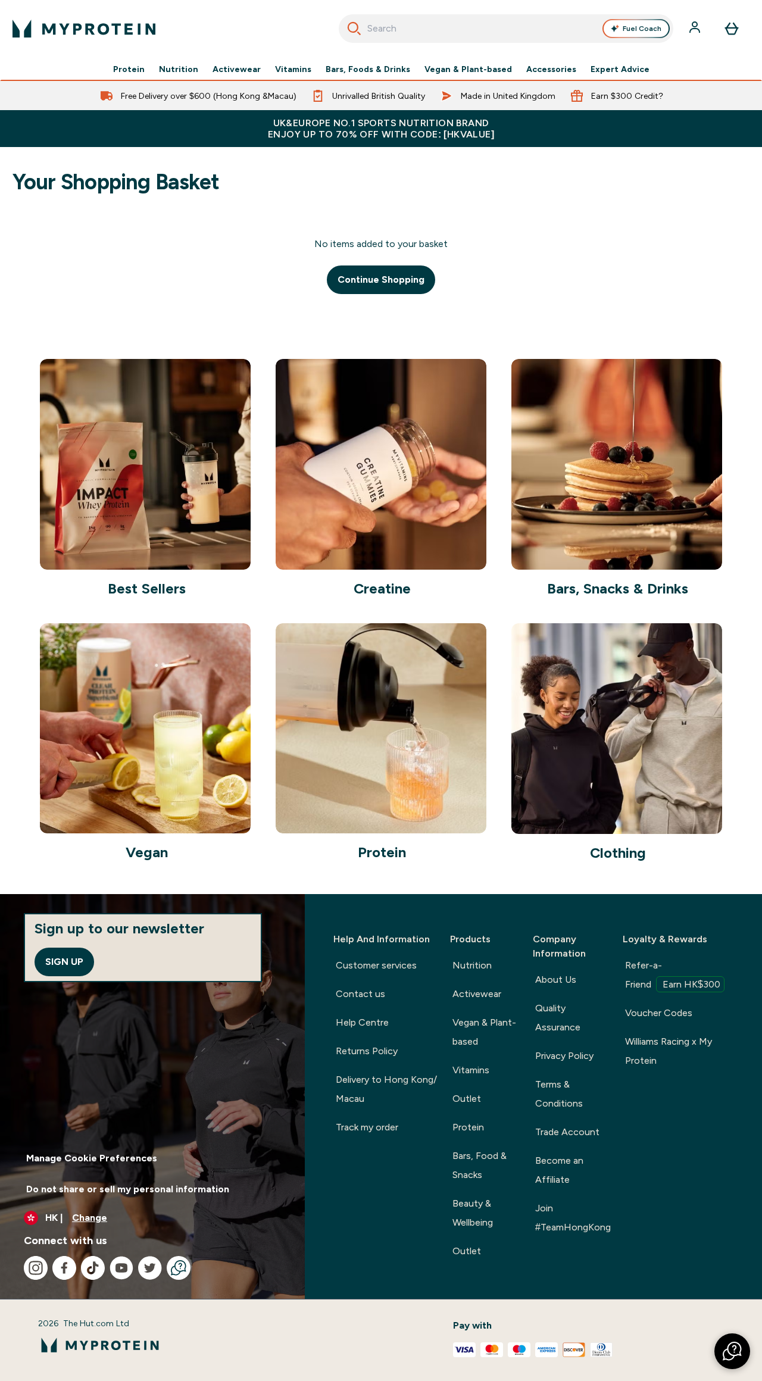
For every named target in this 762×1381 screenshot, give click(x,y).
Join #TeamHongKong (573, 1217)
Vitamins (293, 69)
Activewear (237, 69)
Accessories (551, 69)
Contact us (360, 994)
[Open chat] (178, 1268)
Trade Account (567, 1132)
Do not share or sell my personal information (127, 1189)
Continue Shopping (381, 279)
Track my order (367, 1127)
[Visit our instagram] (36, 1268)
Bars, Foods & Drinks (368, 69)
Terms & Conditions (559, 1093)
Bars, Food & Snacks (479, 1165)
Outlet (466, 1098)
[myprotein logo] (84, 28)
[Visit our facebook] (64, 1268)
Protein (129, 69)
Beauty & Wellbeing (472, 1212)
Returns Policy (367, 1051)
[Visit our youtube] (121, 1268)
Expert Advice (620, 69)
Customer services (376, 965)
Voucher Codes (658, 1013)
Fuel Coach (642, 28)
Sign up (64, 962)
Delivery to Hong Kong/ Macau (386, 1089)
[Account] (696, 28)
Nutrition (178, 69)
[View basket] (731, 28)
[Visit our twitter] (150, 1268)
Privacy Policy (564, 1056)
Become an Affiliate (559, 1170)
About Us (555, 979)
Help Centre (362, 1022)
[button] (732, 1351)
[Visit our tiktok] (93, 1268)
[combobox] (506, 28)
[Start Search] (354, 28)
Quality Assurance (557, 1017)
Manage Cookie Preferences (91, 1158)
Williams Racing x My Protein (668, 1051)
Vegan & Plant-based (468, 69)
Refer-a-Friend (672, 974)
